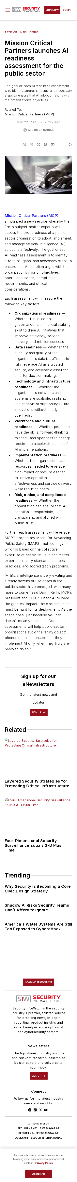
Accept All (38, 1173)
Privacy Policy (44, 1163)
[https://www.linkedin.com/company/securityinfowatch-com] (35, 1110)
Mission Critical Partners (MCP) (29, 114)
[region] (38, 1165)
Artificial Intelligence (21, 32)
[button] (8, 10)
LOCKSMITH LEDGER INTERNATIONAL (38, 1137)
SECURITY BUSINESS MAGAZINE (38, 1133)
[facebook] (24, 145)
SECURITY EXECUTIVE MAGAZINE (39, 1128)
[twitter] (38, 145)
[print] (70, 145)
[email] (53, 145)
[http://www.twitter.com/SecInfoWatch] (40, 1110)
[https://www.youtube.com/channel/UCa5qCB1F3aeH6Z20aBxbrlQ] (46, 1110)
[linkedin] (31, 145)
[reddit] (46, 145)
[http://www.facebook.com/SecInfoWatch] (30, 1110)
